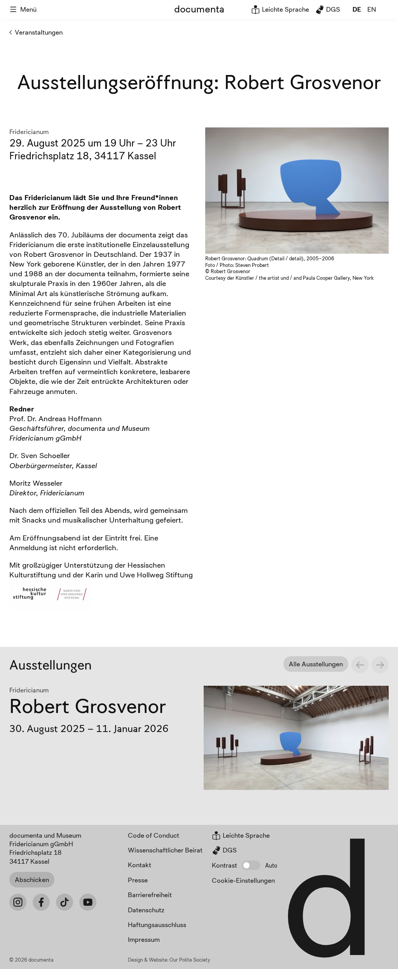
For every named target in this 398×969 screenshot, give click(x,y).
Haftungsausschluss (157, 924)
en (371, 9)
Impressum (144, 939)
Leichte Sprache (284, 9)
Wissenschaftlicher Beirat (165, 850)
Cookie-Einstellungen (243, 880)
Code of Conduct (153, 835)
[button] (251, 865)
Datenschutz (146, 910)
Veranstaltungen (39, 32)
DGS (332, 9)
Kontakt (139, 865)
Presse (138, 880)
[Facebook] (41, 902)
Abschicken (32, 879)
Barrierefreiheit (150, 895)
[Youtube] (87, 902)
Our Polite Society (189, 960)
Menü (28, 9)
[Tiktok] (64, 902)
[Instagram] (17, 902)
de (357, 9)
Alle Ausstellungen (316, 664)
